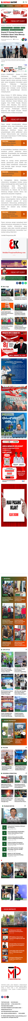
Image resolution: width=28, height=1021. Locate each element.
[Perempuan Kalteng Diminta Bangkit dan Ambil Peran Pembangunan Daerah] (5, 959)
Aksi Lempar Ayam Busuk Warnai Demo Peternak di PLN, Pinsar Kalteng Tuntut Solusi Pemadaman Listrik (20, 800)
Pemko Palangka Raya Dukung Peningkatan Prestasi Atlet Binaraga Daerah (6, 715)
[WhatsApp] (25, 283)
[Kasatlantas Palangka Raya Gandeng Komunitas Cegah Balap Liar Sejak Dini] (21, 660)
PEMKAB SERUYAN (5, 29)
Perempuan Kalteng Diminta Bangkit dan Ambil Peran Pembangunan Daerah (16, 958)
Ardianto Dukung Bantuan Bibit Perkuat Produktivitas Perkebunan (16, 837)
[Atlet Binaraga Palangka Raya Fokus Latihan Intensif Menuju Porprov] (21, 682)
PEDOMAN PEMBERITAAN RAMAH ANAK (11, 1007)
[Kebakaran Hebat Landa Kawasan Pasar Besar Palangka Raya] (7, 793)
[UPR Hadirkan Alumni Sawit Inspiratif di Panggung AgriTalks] (5, 938)
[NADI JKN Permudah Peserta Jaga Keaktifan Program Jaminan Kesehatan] (7, 660)
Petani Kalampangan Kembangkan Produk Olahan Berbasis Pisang (16, 832)
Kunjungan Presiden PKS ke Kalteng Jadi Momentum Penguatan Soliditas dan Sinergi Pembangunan (7, 768)
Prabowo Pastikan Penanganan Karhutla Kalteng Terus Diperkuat (7, 299)
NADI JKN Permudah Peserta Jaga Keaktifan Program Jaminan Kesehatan (6, 670)
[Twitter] (20, 283)
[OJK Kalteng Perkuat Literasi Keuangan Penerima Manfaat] (21, 870)
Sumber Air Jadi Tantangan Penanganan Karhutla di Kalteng (15, 854)
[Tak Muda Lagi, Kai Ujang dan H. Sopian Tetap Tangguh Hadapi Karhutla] (7, 730)
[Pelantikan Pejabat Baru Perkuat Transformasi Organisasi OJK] (7, 892)
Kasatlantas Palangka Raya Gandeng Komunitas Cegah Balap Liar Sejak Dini (20, 670)
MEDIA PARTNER (9, 986)
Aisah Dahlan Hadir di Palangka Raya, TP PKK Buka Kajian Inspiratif (16, 951)
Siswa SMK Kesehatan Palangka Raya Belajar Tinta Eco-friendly (15, 848)
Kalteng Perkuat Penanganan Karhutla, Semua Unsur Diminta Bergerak (20, 313)
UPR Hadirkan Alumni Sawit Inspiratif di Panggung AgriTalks (17, 937)
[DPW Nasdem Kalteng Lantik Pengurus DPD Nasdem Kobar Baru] (21, 757)
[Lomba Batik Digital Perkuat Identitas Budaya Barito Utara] (7, 306)
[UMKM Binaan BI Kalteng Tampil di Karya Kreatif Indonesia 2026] (21, 321)
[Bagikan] (25, 39)
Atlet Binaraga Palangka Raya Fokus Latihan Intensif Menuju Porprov (20, 692)
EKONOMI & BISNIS (19, 322)
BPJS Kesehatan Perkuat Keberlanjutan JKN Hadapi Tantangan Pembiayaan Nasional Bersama (7, 692)
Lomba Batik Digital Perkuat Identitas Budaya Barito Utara (7, 313)
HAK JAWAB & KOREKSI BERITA (17, 989)
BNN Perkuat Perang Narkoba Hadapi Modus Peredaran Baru (20, 644)
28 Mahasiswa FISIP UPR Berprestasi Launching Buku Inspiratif (19, 741)
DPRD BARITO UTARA (6, 308)
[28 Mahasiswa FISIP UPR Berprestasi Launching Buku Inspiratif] (20, 730)
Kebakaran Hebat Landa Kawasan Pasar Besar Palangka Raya (7, 800)
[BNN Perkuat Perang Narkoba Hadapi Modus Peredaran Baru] (20, 633)
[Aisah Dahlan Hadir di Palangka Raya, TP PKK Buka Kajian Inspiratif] (5, 952)
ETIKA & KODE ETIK (7, 987)
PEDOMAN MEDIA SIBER (20, 986)
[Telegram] (23, 283)
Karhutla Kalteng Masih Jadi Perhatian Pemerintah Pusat (7, 327)
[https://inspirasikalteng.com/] (9, 2)
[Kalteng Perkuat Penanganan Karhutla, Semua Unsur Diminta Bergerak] (21, 306)
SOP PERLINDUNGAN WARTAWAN (9, 1011)
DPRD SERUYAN (17, 27)
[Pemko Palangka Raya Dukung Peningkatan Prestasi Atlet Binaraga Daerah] (7, 704)
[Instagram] (5, 997)
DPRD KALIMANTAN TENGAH (7, 27)
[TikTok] (7, 997)
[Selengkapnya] (25, 578)
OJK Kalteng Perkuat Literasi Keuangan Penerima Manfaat (20, 881)
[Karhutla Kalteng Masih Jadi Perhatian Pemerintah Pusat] (7, 321)
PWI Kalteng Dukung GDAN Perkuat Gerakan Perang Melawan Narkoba (20, 786)
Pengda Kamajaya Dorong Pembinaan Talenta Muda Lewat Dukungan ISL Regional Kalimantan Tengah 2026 (21, 715)
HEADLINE (23, 27)
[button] (23, 2)
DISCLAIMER (4, 990)
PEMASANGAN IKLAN (6, 1009)
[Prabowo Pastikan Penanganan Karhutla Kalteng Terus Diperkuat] (7, 292)
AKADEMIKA (18, 736)
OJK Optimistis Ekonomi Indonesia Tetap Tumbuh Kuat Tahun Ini (21, 903)
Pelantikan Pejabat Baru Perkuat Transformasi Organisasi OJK (7, 903)
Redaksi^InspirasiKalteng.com (6, 39)
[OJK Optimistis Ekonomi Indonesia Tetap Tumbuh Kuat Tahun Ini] (21, 892)
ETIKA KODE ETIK (15, 1004)
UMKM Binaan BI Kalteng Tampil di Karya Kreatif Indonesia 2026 (20, 327)
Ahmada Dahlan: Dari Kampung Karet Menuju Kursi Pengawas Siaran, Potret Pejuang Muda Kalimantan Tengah (16, 944)
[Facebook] (17, 283)
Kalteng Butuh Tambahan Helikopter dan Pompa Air (21, 298)
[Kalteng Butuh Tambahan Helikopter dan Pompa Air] (21, 292)
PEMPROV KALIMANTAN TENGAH (16, 29)
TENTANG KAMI (5, 984)
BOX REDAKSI (14, 984)
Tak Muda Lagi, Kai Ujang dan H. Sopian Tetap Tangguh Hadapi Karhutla (8, 741)
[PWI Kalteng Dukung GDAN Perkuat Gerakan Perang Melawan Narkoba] (21, 779)
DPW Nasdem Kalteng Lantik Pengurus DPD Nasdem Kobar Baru (20, 768)
